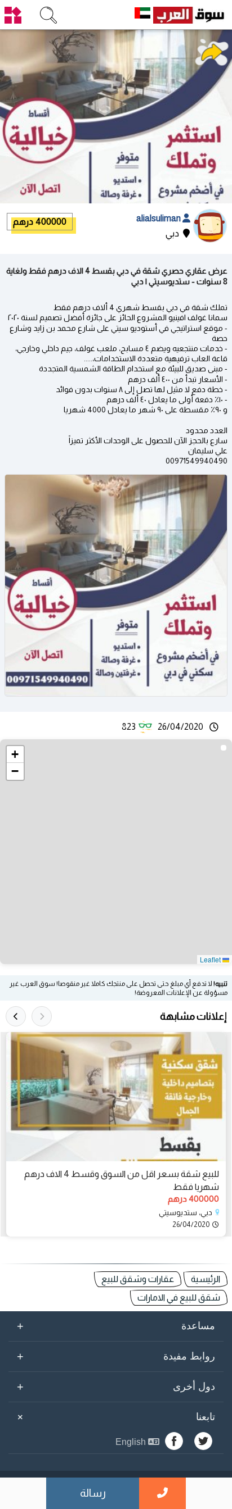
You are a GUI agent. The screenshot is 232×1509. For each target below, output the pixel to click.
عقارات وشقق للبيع (137, 1279)
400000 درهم (39, 221)
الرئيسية (205, 1279)
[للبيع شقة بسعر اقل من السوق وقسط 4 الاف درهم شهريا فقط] (116, 1096)
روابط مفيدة (116, 1356)
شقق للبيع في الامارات (178, 1297)
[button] (15, 754)
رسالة (93, 1493)
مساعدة (116, 1326)
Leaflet (211, 959)
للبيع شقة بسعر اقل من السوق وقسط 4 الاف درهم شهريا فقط (121, 1180)
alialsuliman (159, 218)
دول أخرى (116, 1386)
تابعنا (114, 1417)
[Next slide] (16, 1016)
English (131, 1442)
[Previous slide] (42, 1016)
